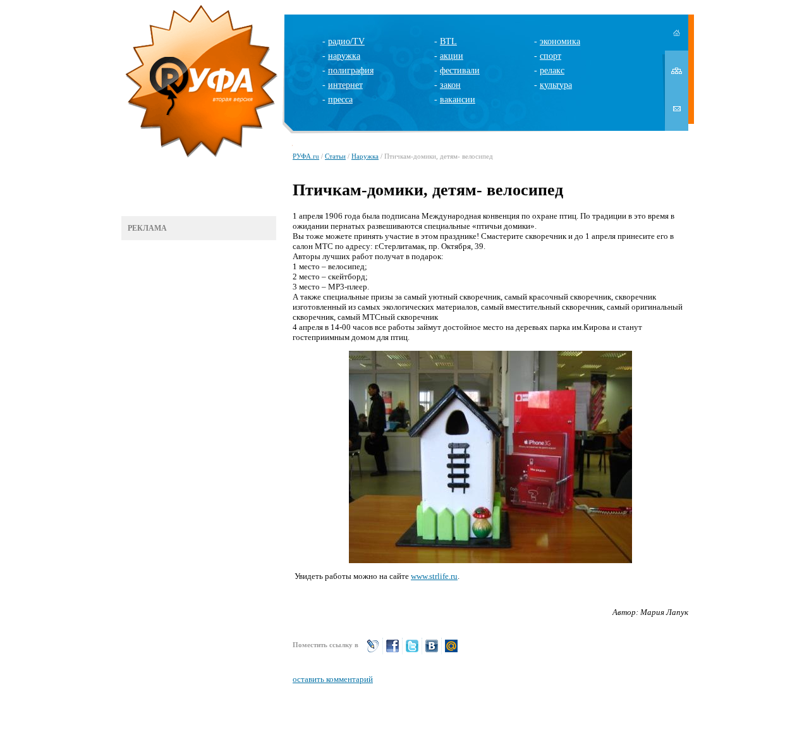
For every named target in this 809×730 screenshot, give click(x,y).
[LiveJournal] (373, 651)
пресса (340, 99)
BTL (448, 41)
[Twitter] (412, 651)
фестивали (460, 70)
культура (556, 85)
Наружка (365, 156)
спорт (550, 56)
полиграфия (351, 70)
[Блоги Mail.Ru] (451, 651)
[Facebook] (392, 651)
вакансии (457, 99)
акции (451, 56)
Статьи (335, 156)
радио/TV (346, 41)
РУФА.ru (306, 156)
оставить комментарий (333, 679)
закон (450, 85)
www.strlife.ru (434, 576)
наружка (344, 56)
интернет (345, 85)
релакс (552, 70)
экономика (560, 41)
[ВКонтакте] (431, 651)
